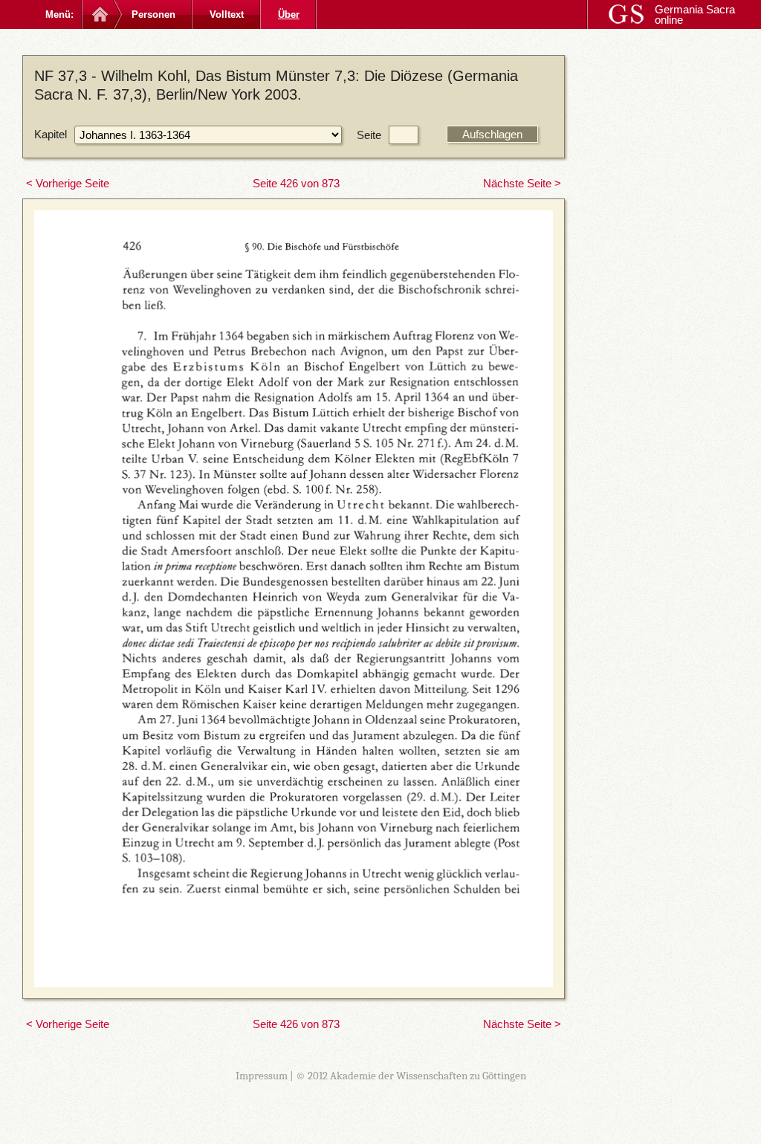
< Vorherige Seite (67, 183)
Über (288, 14)
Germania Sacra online (695, 14)
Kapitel (50, 134)
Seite (369, 135)
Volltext (227, 14)
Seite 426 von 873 (296, 183)
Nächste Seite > (522, 183)
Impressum (262, 1075)
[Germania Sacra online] (98, 14)
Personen (153, 14)
